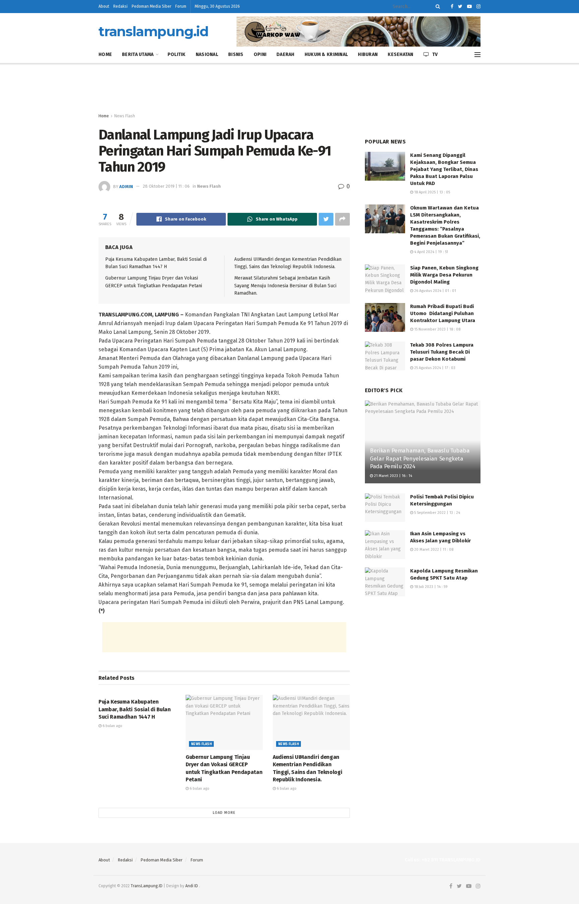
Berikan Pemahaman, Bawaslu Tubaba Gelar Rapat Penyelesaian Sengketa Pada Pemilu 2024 (420, 458)
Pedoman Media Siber (151, 6)
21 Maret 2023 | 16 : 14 (392, 476)
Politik (177, 54)
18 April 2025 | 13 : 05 (431, 192)
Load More (224, 812)
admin (126, 186)
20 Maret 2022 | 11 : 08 (433, 549)
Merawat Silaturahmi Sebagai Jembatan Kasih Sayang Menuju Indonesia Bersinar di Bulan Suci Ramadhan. (285, 285)
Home (105, 54)
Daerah (285, 54)
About (104, 6)
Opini (260, 54)
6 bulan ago (112, 726)
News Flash (124, 116)
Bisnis (236, 54)
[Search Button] (436, 6)
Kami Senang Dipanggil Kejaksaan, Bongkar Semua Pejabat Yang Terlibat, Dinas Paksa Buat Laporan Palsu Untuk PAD (444, 169)
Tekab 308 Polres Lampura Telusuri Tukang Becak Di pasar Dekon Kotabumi (441, 352)
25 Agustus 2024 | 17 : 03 (434, 368)
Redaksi (120, 6)
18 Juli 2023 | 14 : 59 (430, 587)
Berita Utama (137, 54)
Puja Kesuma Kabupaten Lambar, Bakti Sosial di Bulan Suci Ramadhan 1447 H (135, 709)
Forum (180, 6)
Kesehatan (400, 54)
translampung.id (153, 31)
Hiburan (368, 54)
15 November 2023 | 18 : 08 (436, 329)
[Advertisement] (289, 88)
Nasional (207, 54)
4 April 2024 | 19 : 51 (430, 252)
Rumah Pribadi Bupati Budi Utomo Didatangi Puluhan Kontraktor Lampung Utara (442, 313)
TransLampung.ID (147, 886)
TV (435, 54)
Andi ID (191, 886)
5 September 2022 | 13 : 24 (436, 512)
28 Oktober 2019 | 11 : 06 (166, 186)
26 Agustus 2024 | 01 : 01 (434, 291)
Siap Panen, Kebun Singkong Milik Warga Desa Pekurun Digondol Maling (444, 275)
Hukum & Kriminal (326, 54)
